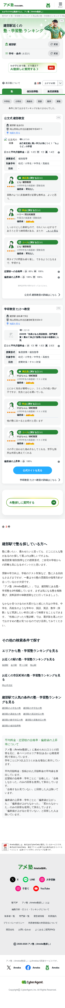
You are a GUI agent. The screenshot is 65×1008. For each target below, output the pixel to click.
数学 (49, 101)
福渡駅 (5, 664)
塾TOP (5, 16)
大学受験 (50, 879)
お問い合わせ (24, 929)
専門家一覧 (24, 915)
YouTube (45, 888)
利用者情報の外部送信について (43, 922)
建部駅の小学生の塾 (11, 707)
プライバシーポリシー (13, 922)
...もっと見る (52, 230)
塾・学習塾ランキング (20, 16)
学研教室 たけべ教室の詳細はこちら (38, 479)
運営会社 (10, 929)
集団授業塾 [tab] (53, 91)
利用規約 (52, 915)
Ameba (17, 967)
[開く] (58, 152)
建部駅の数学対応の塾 (12, 719)
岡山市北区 (7, 685)
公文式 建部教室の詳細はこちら (40, 294)
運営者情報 (39, 915)
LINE (32, 879)
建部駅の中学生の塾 (32, 707)
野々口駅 (23, 664)
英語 (40, 101)
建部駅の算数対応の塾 (35, 719)
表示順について (13, 83)
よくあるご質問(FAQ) (45, 929)
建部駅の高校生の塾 (11, 713)
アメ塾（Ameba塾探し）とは (35, 902)
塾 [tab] (12, 91)
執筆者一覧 (10, 915)
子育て (25, 888)
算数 (58, 101)
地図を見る (15, 132)
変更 (56, 44)
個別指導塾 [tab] (32, 91)
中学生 (7, 101)
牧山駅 (33, 664)
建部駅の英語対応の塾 (33, 713)
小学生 (18, 101)
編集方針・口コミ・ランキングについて (30, 909)
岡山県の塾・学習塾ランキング (46, 16)
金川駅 (14, 664)
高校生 (29, 101)
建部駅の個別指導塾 (11, 725)
